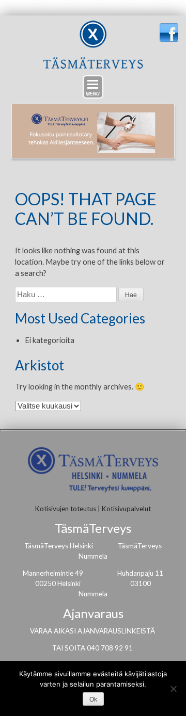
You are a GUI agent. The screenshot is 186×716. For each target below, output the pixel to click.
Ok (93, 699)
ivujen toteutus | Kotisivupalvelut (101, 509)
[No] (173, 689)
